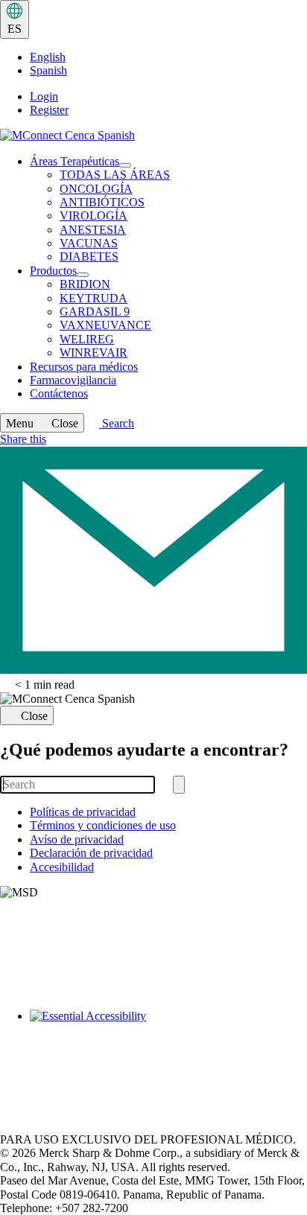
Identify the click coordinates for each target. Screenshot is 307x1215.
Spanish (48, 70)
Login (44, 96)
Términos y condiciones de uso (103, 825)
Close (34, 715)
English (48, 57)
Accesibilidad (62, 867)
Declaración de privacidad (91, 852)
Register (49, 109)
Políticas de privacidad (83, 812)
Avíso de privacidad (77, 839)
